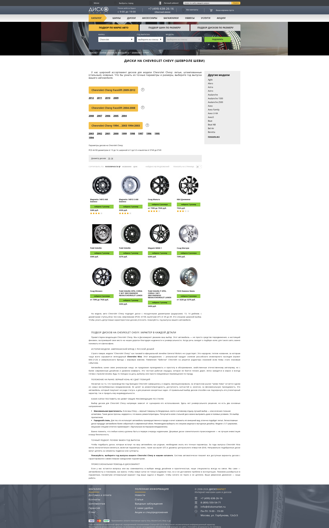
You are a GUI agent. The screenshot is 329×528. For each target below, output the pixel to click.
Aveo (210, 105)
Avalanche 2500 (215, 102)
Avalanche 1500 (215, 98)
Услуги (205, 18)
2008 (91, 115)
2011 (99, 97)
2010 (107, 97)
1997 (140, 133)
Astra (210, 87)
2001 (107, 133)
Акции (221, 18)
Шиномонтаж (97, 503)
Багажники (171, 18)
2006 (107, 115)
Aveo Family (213, 109)
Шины (116, 18)
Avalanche (213, 94)
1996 (148, 133)
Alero (210, 83)
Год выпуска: (143, 34)
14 (112, 158)
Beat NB (212, 124)
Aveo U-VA (213, 113)
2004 (124, 115)
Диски (131, 18)
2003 (91, 133)
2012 (91, 97)
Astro (210, 90)
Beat (210, 120)
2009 (115, 97)
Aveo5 (211, 117)
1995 (157, 133)
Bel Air (211, 128)
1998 (132, 133)
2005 (115, 115)
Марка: (101, 34)
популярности (112, 167)
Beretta (211, 132)
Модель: (170, 34)
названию (126, 167)
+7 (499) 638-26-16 (161, 8)
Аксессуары (149, 18)
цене (135, 167)
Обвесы (190, 18)
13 (109, 158)
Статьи (139, 499)
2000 (115, 133)
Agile (210, 79)
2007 (99, 115)
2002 (99, 133)
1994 (91, 137)
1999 (124, 133)
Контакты (94, 499)
